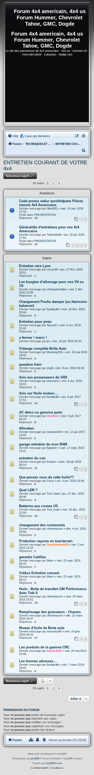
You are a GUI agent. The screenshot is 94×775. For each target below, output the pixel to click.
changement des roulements (42, 525)
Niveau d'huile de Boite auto (41, 628)
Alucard (51, 325)
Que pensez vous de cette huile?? (46, 477)
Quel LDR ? (28, 490)
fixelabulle (53, 309)
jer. (48, 341)
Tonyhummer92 (57, 544)
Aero (30, 753)
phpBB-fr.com (54, 763)
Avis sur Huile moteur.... (38, 393)
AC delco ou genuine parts (40, 412)
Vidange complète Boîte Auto (42, 348)
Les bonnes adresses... (37, 661)
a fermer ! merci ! (33, 338)
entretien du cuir (32, 458)
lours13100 (54, 650)
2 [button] (53, 183)
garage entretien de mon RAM (43, 444)
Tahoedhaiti (54, 234)
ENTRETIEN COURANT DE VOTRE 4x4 (45, 165)
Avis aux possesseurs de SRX (43, 377)
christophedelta (56, 289)
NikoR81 (52, 208)
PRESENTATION (45, 214)
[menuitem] (13, 136)
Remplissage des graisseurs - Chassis (50, 612)
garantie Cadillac (32, 557)
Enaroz (51, 461)
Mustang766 (54, 352)
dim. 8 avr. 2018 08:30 (70, 368)
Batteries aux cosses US (38, 506)
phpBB (35, 758)
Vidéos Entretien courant (39, 573)
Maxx (50, 560)
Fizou (50, 480)
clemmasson (55, 528)
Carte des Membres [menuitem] (37, 136)
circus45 (52, 269)
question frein (30, 364)
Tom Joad (53, 493)
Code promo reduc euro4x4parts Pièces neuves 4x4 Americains (51, 203)
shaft (50, 368)
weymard (52, 380)
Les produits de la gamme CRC (44, 647)
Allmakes (26, 428)
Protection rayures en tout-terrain (46, 541)
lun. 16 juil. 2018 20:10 (67, 341)
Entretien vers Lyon (35, 266)
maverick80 (54, 431)
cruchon (52, 415)
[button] (59, 183)
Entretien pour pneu (35, 322)
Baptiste (52, 447)
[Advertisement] (47, 91)
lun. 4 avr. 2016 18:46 (70, 480)
